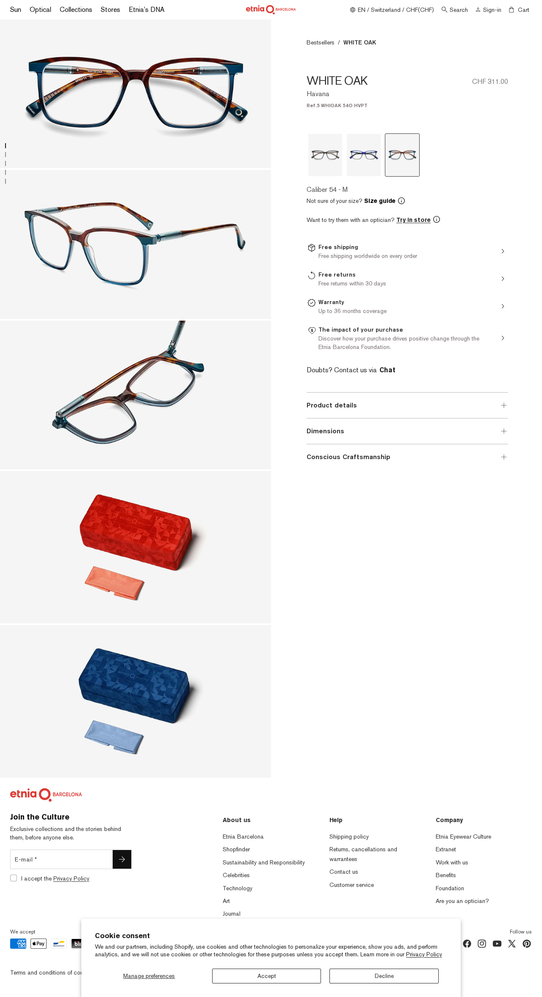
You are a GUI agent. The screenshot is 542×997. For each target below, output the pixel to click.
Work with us (452, 862)
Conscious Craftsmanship (348, 457)
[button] (407, 201)
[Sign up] (122, 859)
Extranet (446, 849)
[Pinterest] (527, 944)
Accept (266, 975)
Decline (384, 975)
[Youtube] (497, 944)
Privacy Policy (424, 954)
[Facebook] (467, 944)
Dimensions (325, 431)
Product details (332, 405)
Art (226, 900)
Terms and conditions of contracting (56, 972)
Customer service (351, 884)
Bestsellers (321, 42)
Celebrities (236, 875)
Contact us (343, 871)
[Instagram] (482, 944)
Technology (237, 888)
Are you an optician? (462, 900)
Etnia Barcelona (243, 836)
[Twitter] (512, 944)
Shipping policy (349, 836)
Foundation (450, 888)
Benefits (446, 875)
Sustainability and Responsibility (264, 862)
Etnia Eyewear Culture (463, 836)
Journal (232, 913)
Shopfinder (236, 849)
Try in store (413, 219)
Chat (387, 370)
